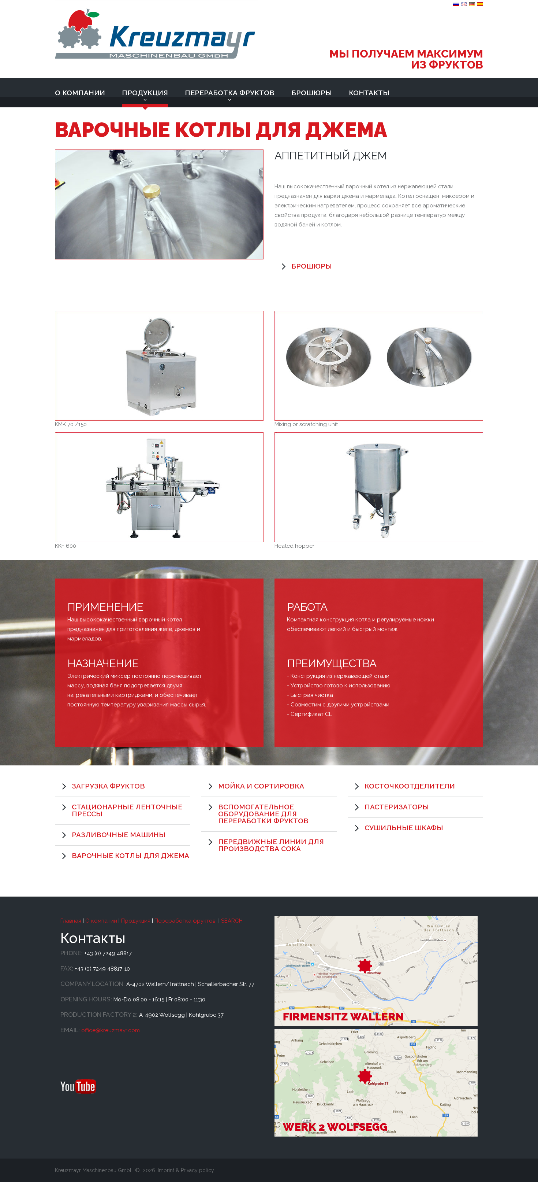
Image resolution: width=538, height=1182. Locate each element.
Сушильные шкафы (404, 828)
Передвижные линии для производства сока (271, 845)
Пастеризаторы (397, 807)
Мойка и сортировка (261, 786)
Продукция (145, 93)
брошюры (311, 266)
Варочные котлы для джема (130, 856)
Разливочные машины (118, 835)
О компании (80, 93)
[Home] (156, 30)
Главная (70, 920)
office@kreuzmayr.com (110, 1030)
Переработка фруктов (229, 93)
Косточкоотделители (410, 786)
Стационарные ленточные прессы (127, 810)
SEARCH (232, 920)
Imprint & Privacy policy (186, 1170)
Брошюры (311, 93)
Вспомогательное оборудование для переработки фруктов (263, 814)
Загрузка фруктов (108, 786)
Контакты (369, 93)
